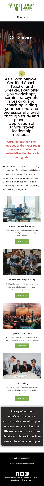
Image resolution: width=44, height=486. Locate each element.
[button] (22, 241)
